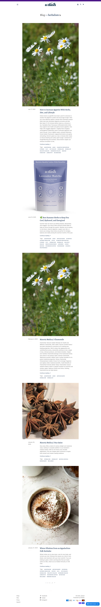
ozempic (68, 246)
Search (18, 602)
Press (18, 600)
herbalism (61, 149)
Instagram (44, 600)
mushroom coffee (51, 246)
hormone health (55, 150)
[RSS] (60, 15)
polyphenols (43, 247)
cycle (53, 240)
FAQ (17, 598)
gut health (53, 149)
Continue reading (45, 144)
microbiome (57, 152)
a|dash (83, 595)
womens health (51, 576)
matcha (42, 246)
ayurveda (69, 238)
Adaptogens (47, 147)
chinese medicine (45, 240)
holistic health (44, 150)
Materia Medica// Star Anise (51, 442)
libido (67, 244)
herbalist (68, 149)
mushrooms (60, 246)
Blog (42, 15)
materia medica (63, 459)
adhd (54, 147)
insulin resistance (51, 244)
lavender (60, 244)
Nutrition (62, 574)
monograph (43, 461)
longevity (50, 152)
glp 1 (47, 149)
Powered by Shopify (79, 597)
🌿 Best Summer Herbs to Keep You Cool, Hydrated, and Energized (54, 219)
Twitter (43, 598)
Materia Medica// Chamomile (52, 339)
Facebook (44, 595)
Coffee (54, 571)
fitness (42, 149)
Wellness (51, 461)
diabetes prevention (63, 147)
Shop (17, 595)
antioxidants (61, 238)
